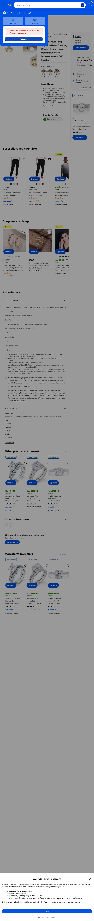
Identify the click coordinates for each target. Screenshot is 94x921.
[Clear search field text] (79, 5)
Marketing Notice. (33, 902)
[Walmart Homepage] (10, 5)
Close (47, 911)
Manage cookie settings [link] (46, 917)
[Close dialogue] (90, 879)
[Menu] (4, 5)
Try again (23, 39)
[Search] (82, 5)
